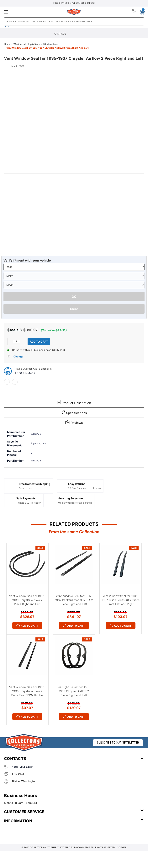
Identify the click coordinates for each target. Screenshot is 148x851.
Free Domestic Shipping (34, 483)
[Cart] (142, 12)
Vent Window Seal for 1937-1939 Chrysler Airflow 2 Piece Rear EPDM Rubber (27, 691)
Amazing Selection (70, 498)
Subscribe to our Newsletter (118, 742)
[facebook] (7, 382)
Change (18, 356)
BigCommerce (82, 847)
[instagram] (20, 832)
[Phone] (134, 12)
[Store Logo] (24, 743)
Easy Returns (76, 483)
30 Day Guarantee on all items (84, 488)
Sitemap (122, 847)
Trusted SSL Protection (28, 502)
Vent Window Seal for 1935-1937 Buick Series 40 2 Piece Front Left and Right (121, 600)
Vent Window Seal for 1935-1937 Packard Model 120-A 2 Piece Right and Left (74, 600)
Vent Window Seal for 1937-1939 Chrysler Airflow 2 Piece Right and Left (27, 600)
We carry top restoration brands (75, 502)
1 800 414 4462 (25, 373)
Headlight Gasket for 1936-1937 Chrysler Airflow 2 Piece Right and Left (74, 691)
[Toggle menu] (27, 12)
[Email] (15, 382)
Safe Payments (26, 498)
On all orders (25, 488)
